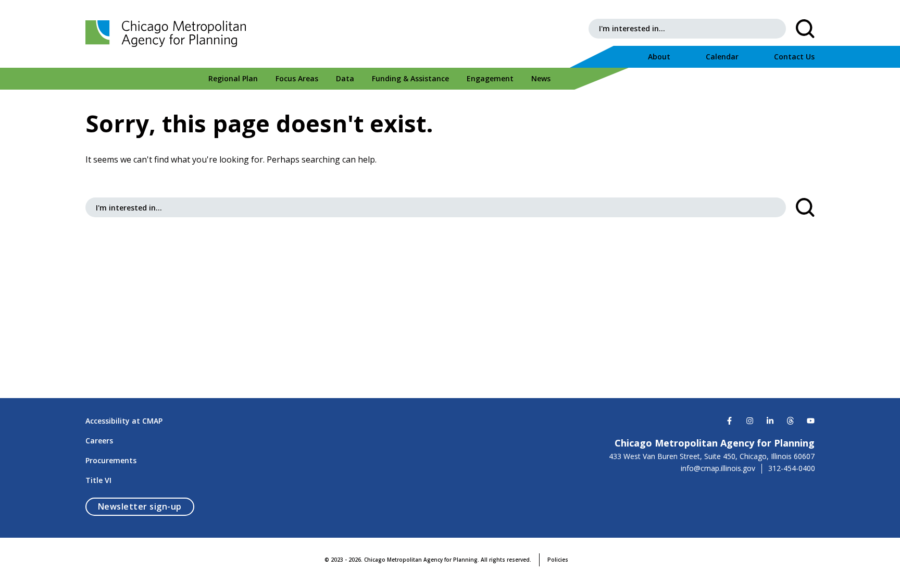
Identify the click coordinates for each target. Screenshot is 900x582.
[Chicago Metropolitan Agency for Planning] (168, 33)
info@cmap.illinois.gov (718, 468)
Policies (557, 559)
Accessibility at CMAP (123, 421)
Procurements (110, 460)
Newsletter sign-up (146, 506)
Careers (99, 440)
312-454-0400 (791, 468)
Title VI (98, 480)
